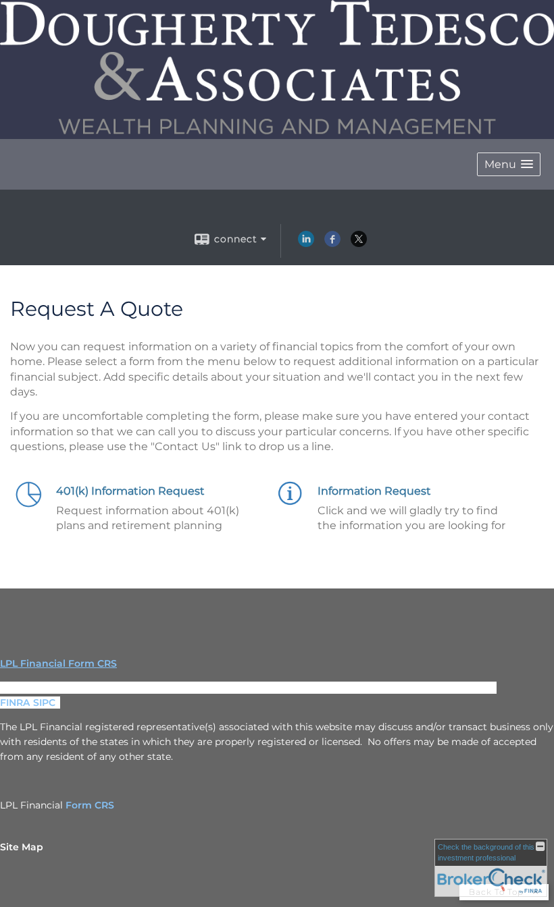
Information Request (374, 491)
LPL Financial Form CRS (58, 663)
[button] (508, 164)
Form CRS (90, 805)
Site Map (21, 847)
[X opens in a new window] (359, 244)
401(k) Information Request (130, 491)
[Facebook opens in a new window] (332, 244)
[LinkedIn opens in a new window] (306, 244)
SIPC (44, 702)
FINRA (15, 702)
